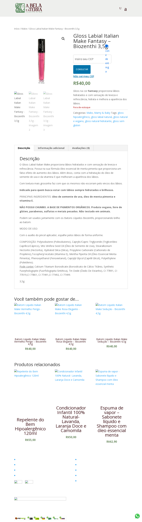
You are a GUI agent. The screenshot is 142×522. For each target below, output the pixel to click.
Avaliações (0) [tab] (81, 148)
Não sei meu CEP (83, 76)
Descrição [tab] (24, 148)
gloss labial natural (101, 117)
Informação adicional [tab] (51, 148)
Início (17, 28)
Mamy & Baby (102, 112)
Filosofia (21, 464)
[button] (63, 39)
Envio (81, 464)
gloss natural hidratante (98, 121)
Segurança (84, 470)
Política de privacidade (90, 480)
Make (24, 28)
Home (20, 459)
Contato (21, 475)
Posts (20, 470)
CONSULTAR (82, 69)
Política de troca (87, 475)
